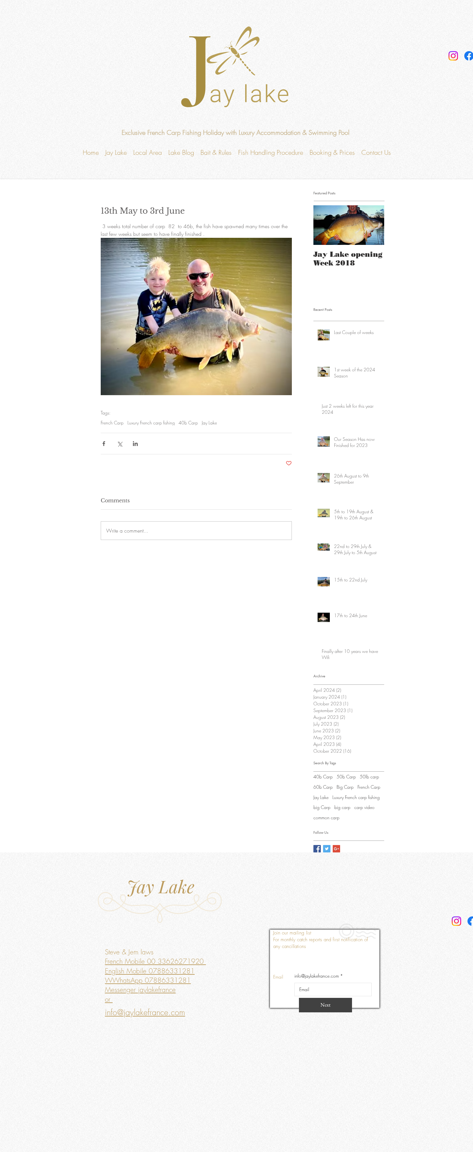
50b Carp (346, 777)
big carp (342, 807)
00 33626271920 (175, 961)
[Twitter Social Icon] (326, 848)
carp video (364, 807)
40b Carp (188, 422)
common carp (326, 817)
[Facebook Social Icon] (317, 848)
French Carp (112, 422)
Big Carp (345, 787)
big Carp (321, 807)
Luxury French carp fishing (151, 422)
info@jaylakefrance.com (316, 976)
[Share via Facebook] (104, 444)
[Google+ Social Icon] (336, 848)
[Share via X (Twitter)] (119, 444)
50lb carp (369, 777)
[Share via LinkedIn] (135, 444)
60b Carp (323, 787)
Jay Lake (209, 422)
